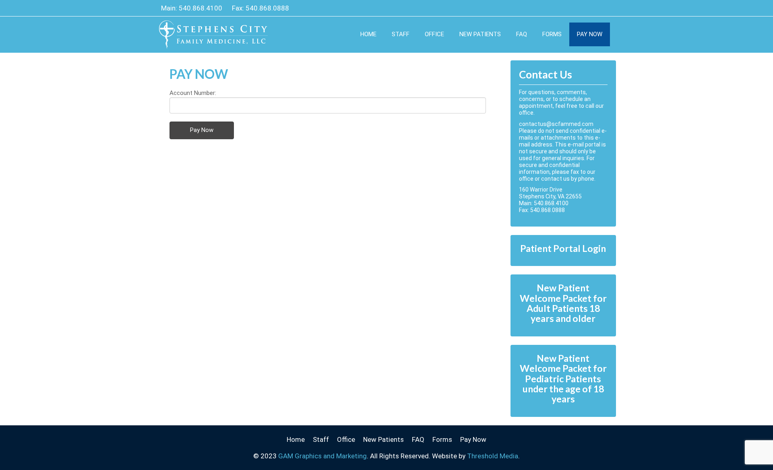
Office (434, 34)
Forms (552, 34)
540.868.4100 (200, 8)
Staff (400, 34)
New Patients (480, 34)
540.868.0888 (267, 8)
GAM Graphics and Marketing (322, 456)
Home (368, 34)
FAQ (521, 34)
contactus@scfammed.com (556, 124)
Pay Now (589, 34)
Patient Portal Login (563, 248)
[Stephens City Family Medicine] (213, 28)
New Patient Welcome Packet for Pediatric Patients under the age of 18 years (563, 378)
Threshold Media (492, 456)
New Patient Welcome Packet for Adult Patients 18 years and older (563, 303)
